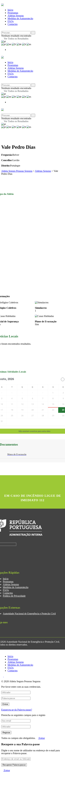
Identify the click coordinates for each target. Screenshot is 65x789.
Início (10, 10)
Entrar (41, 738)
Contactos (13, 24)
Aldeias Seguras (16, 15)
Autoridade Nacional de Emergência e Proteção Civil (29, 613)
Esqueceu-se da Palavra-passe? (16, 709)
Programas (13, 12)
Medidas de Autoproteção (20, 18)
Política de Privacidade (14, 595)
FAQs (11, 21)
